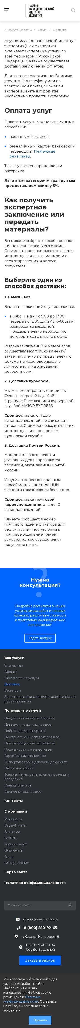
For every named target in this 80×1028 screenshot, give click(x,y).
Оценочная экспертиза (23, 792)
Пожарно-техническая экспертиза (32, 737)
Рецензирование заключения (28, 749)
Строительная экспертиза (25, 756)
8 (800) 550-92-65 (40, 928)
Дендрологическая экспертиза (29, 718)
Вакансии (12, 832)
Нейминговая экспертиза (24, 731)
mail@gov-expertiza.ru (40, 919)
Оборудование (16, 863)
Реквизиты (13, 819)
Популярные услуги (22, 711)
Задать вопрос (40, 638)
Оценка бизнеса (17, 785)
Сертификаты (15, 825)
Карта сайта (16, 872)
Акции (9, 857)
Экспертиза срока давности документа (36, 762)
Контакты (13, 801)
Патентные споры (18, 768)
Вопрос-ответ (15, 844)
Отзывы (10, 838)
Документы (13, 850)
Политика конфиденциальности (35, 883)
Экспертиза (13, 665)
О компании (15, 811)
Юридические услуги (21, 678)
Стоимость (12, 690)
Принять (40, 1020)
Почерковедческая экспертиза (29, 743)
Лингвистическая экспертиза (28, 725)
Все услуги (14, 658)
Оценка (10, 672)
